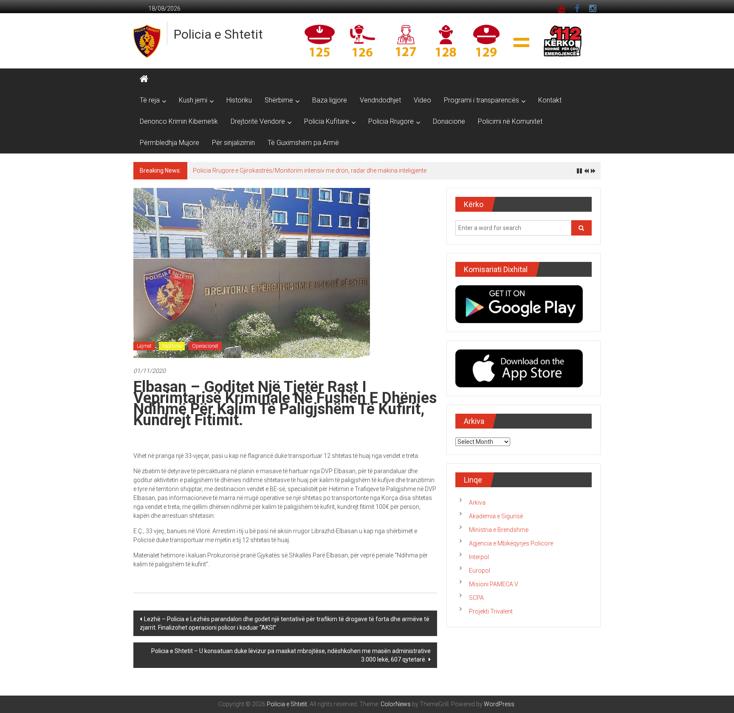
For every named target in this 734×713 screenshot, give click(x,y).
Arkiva (477, 502)
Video (422, 100)
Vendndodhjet (380, 100)
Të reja (150, 100)
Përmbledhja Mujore (169, 143)
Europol (479, 570)
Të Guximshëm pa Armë (303, 143)
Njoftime (171, 346)
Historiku (239, 100)
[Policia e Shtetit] (144, 79)
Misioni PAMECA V (493, 584)
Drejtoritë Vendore (258, 121)
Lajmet (144, 346)
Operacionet (205, 346)
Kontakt (550, 100)
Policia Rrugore (391, 121)
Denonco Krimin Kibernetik (179, 121)
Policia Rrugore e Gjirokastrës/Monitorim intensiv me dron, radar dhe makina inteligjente (309, 170)
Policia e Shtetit (218, 34)
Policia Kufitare (326, 121)
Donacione (449, 121)
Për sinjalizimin (233, 143)
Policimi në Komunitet (510, 121)
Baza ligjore (329, 100)
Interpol (479, 557)
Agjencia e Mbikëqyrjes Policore (511, 543)
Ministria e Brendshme (498, 529)
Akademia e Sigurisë (496, 516)
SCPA (476, 597)
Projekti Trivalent (491, 611)
